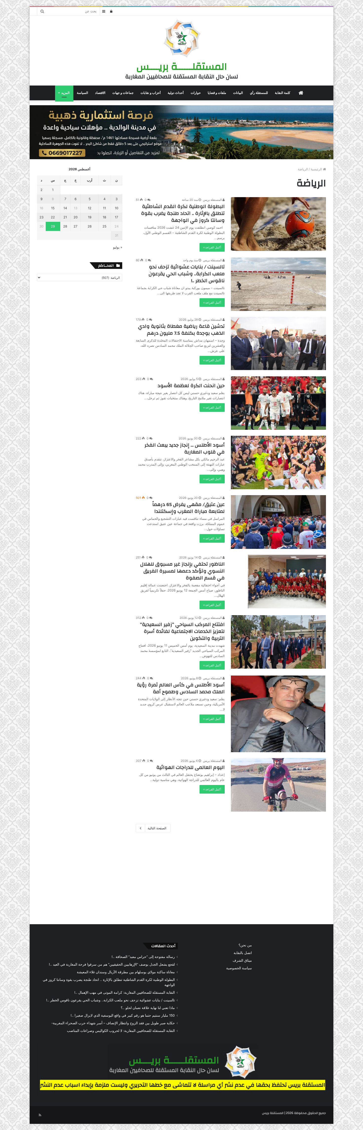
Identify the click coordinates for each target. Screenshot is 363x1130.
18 (104, 217)
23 (41, 217)
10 (116, 208)
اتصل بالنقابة (243, 953)
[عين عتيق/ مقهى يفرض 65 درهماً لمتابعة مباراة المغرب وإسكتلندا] (278, 522)
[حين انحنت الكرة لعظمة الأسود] (278, 403)
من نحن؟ (245, 945)
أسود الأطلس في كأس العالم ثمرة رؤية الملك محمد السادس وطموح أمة (181, 688)
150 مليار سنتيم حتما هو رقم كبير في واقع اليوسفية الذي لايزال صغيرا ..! (123, 1015)
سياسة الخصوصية (239, 968)
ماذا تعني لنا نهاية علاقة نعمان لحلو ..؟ (148, 1008)
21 (65, 217)
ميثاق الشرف (242, 960)
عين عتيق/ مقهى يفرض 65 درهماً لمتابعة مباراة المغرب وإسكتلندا (188, 508)
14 (65, 208)
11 (104, 208)
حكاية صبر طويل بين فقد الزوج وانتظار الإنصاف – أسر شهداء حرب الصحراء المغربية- (113, 1023)
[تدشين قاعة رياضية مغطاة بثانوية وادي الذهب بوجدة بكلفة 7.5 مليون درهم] (278, 343)
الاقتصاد (100, 93)
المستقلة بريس (212, 200)
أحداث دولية (176, 93)
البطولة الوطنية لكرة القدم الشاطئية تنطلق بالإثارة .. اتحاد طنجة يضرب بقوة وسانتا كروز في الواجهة (183, 213)
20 (76, 217)
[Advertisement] (181, 877)
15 (53, 208)
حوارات (196, 93)
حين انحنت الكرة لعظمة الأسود (191, 385)
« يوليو (117, 247)
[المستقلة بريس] (181, 39)
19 (89, 217)
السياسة (82, 93)
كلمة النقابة (282, 93)
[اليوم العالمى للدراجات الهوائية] (278, 785)
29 (53, 226)
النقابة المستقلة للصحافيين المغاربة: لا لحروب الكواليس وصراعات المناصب (121, 1031)
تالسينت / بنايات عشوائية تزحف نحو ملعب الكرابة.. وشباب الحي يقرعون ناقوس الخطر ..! (187, 273)
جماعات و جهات (123, 93)
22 (53, 217)
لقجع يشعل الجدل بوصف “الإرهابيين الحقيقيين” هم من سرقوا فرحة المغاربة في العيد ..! (112, 964)
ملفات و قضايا (217, 93)
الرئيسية (317, 169)
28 (65, 226)
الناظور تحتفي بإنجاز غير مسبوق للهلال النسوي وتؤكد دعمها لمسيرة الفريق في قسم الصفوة (182, 570)
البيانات (238, 93)
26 (90, 226)
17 (116, 217)
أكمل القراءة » (212, 247)
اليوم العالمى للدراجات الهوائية (190, 767)
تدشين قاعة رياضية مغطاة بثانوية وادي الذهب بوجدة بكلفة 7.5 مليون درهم (181, 330)
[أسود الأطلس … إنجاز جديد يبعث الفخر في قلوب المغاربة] (278, 462)
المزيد (65, 93)
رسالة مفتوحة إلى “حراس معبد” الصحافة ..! (143, 957)
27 (75, 226)
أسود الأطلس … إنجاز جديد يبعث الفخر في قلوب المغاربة (184, 448)
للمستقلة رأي (259, 93)
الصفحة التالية (157, 828)
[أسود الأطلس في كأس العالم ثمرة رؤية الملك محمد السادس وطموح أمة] (278, 714)
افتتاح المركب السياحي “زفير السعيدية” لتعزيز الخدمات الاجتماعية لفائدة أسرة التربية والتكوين (182, 631)
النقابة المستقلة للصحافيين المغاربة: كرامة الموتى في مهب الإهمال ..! (124, 992)
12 (89, 208)
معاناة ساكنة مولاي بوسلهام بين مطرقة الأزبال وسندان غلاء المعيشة (126, 972)
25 (104, 226)
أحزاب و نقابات (151, 93)
